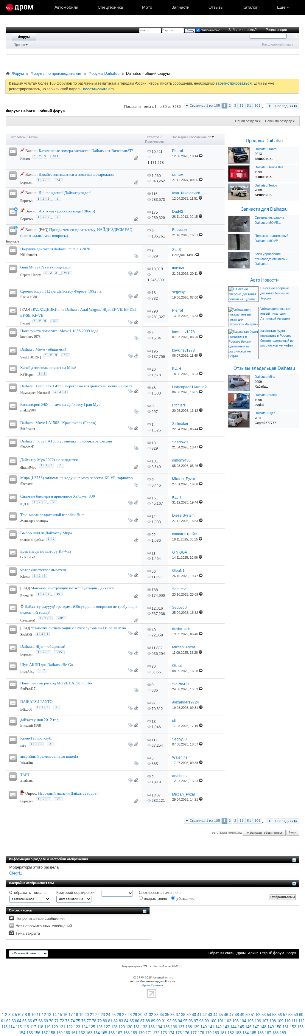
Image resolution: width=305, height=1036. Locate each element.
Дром (241, 953)
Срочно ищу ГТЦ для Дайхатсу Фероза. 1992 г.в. (61, 291)
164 (97, 1033)
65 (24, 1021)
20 (154, 369)
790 (155, 311)
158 (52, 1033)
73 (67, 1021)
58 (290, 1014)
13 (154, 443)
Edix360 (26, 709)
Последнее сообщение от (191, 137)
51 (249, 106)
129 (122, 1027)
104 (243, 1021)
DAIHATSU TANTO (36, 701)
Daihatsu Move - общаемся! (43, 349)
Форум (24, 37)
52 (258, 1014)
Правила (157, 985)
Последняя (284, 106)
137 (181, 1027)
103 (235, 1021)
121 (62, 1027)
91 (164, 1021)
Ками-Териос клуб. (36, 738)
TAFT (24, 775)
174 (171, 1033)
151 (285, 1027)
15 (60, 1014)
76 (83, 1021)
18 (76, 1014)
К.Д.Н (24, 504)
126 (99, 1027)
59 (296, 1014)
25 (113, 1014)
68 (40, 1021)
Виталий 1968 (30, 725)
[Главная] (19, 7)
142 (218, 1027)
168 (126, 1033)
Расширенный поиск (277, 44)
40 (55, 321)
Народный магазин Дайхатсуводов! (68, 793)
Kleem (24, 576)
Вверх (293, 833)
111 (294, 1021)
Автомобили (66, 7)
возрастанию (155, 898)
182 (231, 1033)
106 (258, 1021)
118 (40, 1027)
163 (89, 1033)
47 (231, 1014)
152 (293, 1027)
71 (57, 1021)
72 (58, 799)
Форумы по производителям (56, 73)
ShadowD (27, 447)
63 (14, 1021)
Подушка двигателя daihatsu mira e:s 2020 (55, 249)
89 (153, 1021)
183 (238, 1033)
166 (111, 1033)
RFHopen (27, 374)
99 (207, 1021)
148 (263, 1027)
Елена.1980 (28, 297)
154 (22, 1033)
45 (221, 1014)
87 (142, 1021)
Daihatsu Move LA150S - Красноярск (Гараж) (58, 422)
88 (148, 1021)
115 (19, 1027)
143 (226, 1027)
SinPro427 (27, 689)
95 (185, 1021)
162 (82, 1033)
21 (92, 1014)
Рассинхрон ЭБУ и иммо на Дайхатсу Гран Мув (60, 404)
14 (154, 516)
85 (132, 1021)
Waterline (26, 762)
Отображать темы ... (27, 892)
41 (199, 1014)
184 (245, 1033)
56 (154, 571)
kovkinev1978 (30, 337)
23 (103, 1014)
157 (44, 1033)
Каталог (250, 7)
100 (213, 1021)
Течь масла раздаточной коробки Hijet (52, 514)
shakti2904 (28, 410)
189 (283, 1033)
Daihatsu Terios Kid (269, 167)
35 (167, 1014)
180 (216, 1033)
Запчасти (180, 7)
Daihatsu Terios (266, 185)
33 (156, 1014)
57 (285, 1014)
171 (149, 1033)
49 (242, 1014)
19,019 (157, 269)
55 (274, 1014)
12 (44, 1014)
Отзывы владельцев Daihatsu (264, 368)
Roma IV (26, 596)
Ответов (153, 137)
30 (154, 666)
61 (3, 1021)
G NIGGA (28, 557)
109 (280, 1021)
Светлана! (27, 620)
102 (228, 1021)
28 (129, 1014)
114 (12, 1027)
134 (159, 1027)
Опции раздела (246, 121)
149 (270, 1027)
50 (247, 1014)
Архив (253, 953)
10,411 (157, 152)
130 (129, 1027)
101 (257, 106)
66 (30, 1021)
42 (205, 1014)
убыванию (184, 898)
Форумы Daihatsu (103, 73)
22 (154, 535)
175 (155, 212)
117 (33, 1027)
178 (201, 1033)
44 (215, 1014)
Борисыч (26, 182)
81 (110, 1021)
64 (58, 180)
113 (4, 1027)
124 (84, 1027)
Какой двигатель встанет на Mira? (48, 367)
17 (71, 1014)
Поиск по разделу (278, 121)
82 (115, 1021)
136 (174, 1027)
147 (256, 1027)
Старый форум (272, 953)
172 (156, 1033)
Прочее (19, 44)
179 (208, 1033)
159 (59, 1033)
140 (203, 1027)
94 (180, 1021)
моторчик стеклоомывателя (43, 570)
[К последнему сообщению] (201, 156)
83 (121, 1021)
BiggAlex (27, 671)
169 (134, 1033)
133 (151, 1027)
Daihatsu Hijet (265, 413)
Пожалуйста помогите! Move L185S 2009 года (59, 331)
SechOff (26, 635)
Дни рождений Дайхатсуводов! (65, 192)
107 (265, 1021)
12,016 (157, 608)
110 (287, 1021)
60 (301, 1014)
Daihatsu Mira (265, 376)
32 (151, 1014)
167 (119, 1033)
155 (30, 1033)
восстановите (95, 89)
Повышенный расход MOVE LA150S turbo (56, 683)
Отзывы (215, 7)
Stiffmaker (27, 429)
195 (155, 351)
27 (124, 1014)
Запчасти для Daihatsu (264, 209)
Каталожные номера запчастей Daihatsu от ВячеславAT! (86, 150)
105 (250, 1021)
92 (169, 1021)
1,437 (156, 795)
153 (300, 1027)
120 (55, 1027)
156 (37, 1033)
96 (191, 1021)
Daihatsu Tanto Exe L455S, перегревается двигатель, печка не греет (76, 386)
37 (178, 1014)
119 (47, 1027)
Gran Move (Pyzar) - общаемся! (45, 267)
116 (155, 194)
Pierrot (25, 158)
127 (107, 1027)
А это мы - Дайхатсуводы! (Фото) (67, 211)
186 (260, 1033)
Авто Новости (264, 280)
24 (108, 1014)
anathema (26, 781)
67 (35, 1021)
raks (23, 746)
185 (253, 1033)
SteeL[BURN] (30, 357)
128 (114, 1027)
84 (126, 1021)
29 (135, 1014)
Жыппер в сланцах (34, 520)
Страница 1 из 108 (205, 106)
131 (136, 1027)
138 (189, 1027)
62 (8, 1021)
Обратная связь (221, 953)
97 (154, 703)
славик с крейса (31, 540)
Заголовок (17, 137)
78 (94, 1021)
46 (154, 388)
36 (172, 1014)
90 (158, 1021)
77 (89, 1021)
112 (155, 740)
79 (99, 1021)
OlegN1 (15, 873)
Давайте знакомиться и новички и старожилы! (77, 174)
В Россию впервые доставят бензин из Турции (275, 293)
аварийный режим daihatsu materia (49, 756)
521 (56, 156)
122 (69, 1027)
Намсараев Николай (35, 393)
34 (162, 1014)
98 (201, 1021)
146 (248, 1027)
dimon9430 (28, 467)
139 (196, 1027)
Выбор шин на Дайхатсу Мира (46, 533)
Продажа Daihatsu (264, 140)
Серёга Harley (30, 275)
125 (92, 1027)
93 (174, 1021)
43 (210, 1014)
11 (241, 106)
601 (61, 618)
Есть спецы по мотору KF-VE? (45, 551)
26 (119, 1014)
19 (81, 1014)
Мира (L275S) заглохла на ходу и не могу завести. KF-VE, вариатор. (77, 478)
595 (59, 652)
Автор (33, 137)
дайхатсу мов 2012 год (39, 719)
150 (278, 1027)
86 (137, 1021)
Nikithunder (28, 255)
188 (155, 590)
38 (183, 1014)
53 (264, 1014)
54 (269, 1014)
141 (211, 1027)
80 (105, 1021)
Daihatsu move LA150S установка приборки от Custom (66, 441)
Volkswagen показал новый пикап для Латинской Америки (275, 313)
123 (77, 1027)
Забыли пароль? (242, 30)
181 (223, 1033)
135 (166, 1027)
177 (193, 1033)
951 (67, 273)
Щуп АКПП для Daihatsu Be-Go (46, 664)
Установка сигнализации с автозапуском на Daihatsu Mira (78, 628)
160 (67, 1033)
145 (241, 1027)
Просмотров (154, 142)
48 (237, 1014)
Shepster (26, 484)
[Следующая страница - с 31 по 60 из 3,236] (269, 106)
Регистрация (276, 30)
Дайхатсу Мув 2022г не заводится (49, 459)
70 (51, 1021)
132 (144, 1027)
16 (154, 293)
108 (273, 1021)
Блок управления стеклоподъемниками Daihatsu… (271, 258)
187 (268, 1033)
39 (188, 1014)
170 (141, 1033)
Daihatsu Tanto (265, 149)
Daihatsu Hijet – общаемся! (42, 646)
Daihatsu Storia (266, 395)
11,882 (157, 648)
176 (186, 1033)
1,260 (156, 176)
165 (104, 1033)
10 (66, 355)
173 (164, 1033)
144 (233, 1027)
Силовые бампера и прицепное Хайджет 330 (57, 496)
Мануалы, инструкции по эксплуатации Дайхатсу (72, 588)
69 (46, 1021)
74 (73, 1021)
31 (146, 1014)
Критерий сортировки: (76, 892)
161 (155, 498)
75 (78, 1021)
